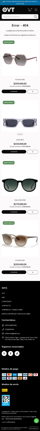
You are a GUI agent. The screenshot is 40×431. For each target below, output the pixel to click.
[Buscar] (35, 16)
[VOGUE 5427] (32, 272)
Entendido (34, 428)
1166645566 (9, 329)
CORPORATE (6, 301)
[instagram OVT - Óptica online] (4, 353)
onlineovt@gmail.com (12, 333)
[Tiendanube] (9, 422)
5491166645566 (11, 325)
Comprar (14, 151)
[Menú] (35, 10)
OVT (3, 293)
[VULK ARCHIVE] (32, 212)
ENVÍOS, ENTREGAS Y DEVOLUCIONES (16, 314)
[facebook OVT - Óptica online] (10, 353)
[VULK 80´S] (32, 152)
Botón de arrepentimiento (14, 419)
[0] (29, 10)
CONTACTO (6, 305)
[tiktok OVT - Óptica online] (17, 353)
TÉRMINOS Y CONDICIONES (12, 310)
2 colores (20, 134)
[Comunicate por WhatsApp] (36, 420)
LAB (3, 297)
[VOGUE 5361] (32, 91)
